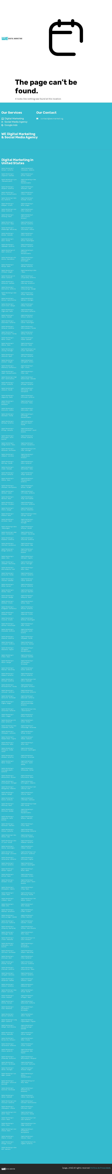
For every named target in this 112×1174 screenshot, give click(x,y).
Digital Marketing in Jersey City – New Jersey (8, 927)
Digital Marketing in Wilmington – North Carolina (7, 437)
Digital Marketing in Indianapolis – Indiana (8, 1107)
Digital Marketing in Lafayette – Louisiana (7, 455)
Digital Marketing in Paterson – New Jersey (8, 668)
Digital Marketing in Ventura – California (27, 316)
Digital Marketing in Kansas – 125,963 (27, 486)
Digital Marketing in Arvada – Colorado (7, 468)
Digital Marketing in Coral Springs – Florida (28, 514)
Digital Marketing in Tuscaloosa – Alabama (27, 169)
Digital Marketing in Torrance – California (27, 585)
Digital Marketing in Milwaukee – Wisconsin (8, 1057)
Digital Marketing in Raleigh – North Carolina (8, 1026)
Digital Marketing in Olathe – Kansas (7, 585)
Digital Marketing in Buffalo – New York (27, 916)
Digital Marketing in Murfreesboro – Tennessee (27, 662)
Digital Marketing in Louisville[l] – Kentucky (28, 1063)
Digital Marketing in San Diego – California (28, 1124)
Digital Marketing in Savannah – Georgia (7, 596)
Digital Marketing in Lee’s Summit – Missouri (27, 216)
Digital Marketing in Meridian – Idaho (7, 492)
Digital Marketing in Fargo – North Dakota (27, 497)
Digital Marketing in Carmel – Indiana (27, 174)
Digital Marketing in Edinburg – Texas (7, 215)
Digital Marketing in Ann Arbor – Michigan (28, 449)
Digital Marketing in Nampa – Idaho (7, 265)
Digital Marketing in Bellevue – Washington (28, 619)
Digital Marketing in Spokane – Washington (28, 864)
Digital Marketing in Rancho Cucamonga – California (27, 703)
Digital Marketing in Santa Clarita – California (8, 858)
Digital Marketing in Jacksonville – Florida (27, 1113)
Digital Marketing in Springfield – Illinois (27, 361)
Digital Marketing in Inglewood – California (7, 245)
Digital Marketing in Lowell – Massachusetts (8, 372)
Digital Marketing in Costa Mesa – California (8, 321)
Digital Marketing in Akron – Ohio (27, 743)
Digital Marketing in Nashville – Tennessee (8, 1089)
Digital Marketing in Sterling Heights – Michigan (27, 521)
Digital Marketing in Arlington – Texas (27, 996)
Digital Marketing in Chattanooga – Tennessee (28, 726)
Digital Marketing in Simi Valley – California (28, 492)
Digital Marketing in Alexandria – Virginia (7, 648)
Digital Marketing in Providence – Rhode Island (7, 749)
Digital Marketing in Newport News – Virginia (8, 738)
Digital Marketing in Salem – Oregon (7, 715)
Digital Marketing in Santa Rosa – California (8, 709)
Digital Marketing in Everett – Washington (27, 321)
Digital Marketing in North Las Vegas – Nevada (9, 916)
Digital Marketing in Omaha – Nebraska (7, 1033)
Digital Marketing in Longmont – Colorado (7, 174)
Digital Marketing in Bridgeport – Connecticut (9, 607)
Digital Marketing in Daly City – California (8, 199)
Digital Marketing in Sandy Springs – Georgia (28, 288)
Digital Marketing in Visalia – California (27, 579)
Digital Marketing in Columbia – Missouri (7, 503)
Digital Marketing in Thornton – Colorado (7, 579)
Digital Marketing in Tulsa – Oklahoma (7, 1007)
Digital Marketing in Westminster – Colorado (28, 378)
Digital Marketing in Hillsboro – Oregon (7, 271)
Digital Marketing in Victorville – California (27, 538)
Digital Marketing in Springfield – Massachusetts (27, 649)
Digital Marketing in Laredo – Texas (7, 893)
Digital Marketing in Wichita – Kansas (7, 1002)
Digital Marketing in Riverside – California (7, 968)
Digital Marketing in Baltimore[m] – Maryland (28, 1057)
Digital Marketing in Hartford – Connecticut (28, 444)
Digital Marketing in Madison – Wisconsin (8, 910)
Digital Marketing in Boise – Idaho (27, 869)
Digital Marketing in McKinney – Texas (7, 804)
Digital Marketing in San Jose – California (28, 1118)
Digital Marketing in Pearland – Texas (7, 497)
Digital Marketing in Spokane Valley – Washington (27, 259)
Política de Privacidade (100, 1168)
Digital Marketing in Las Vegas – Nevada (8, 1074)
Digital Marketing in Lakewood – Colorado (27, 656)
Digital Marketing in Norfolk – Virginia (7, 869)
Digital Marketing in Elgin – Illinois (27, 366)
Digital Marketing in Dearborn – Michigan (27, 299)
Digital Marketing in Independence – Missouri (27, 456)
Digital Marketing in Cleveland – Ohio (27, 985)
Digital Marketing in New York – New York (8, 1148)
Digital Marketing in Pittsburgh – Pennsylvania (27, 945)
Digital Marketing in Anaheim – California (7, 985)
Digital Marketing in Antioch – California (7, 383)
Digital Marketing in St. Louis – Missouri (28, 938)
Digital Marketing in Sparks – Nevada (7, 316)
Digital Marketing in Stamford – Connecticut (8, 544)
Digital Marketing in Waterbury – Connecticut (8, 366)
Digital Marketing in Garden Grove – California (28, 691)
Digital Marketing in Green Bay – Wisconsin (28, 282)
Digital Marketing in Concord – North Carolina (8, 299)
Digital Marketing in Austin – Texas (7, 1118)
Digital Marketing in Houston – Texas (27, 1137)
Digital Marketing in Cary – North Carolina (28, 709)
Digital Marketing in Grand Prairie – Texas (27, 776)
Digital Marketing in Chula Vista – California (8, 921)
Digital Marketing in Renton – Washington (27, 239)
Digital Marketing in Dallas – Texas (7, 1124)
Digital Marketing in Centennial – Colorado (7, 282)
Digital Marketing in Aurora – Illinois (27, 721)
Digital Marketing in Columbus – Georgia (7, 810)
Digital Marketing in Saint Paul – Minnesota (8, 951)
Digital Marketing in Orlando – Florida (7, 962)
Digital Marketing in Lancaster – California (7, 691)
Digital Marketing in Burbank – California (27, 245)
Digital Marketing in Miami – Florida (27, 1015)
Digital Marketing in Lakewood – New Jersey (8, 562)
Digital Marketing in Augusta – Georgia (7, 793)
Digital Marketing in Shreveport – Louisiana (8, 732)
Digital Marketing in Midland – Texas (7, 514)
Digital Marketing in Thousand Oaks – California (27, 480)
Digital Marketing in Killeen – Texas (7, 656)
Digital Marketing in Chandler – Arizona (27, 921)
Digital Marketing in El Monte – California (8, 276)
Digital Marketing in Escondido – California (8, 630)
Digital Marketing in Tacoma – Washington (8, 847)
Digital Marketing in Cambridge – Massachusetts (27, 415)
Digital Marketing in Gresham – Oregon (7, 361)
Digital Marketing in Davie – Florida (7, 239)
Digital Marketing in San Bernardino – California (28, 852)
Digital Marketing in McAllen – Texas (7, 591)
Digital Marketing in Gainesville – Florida (7, 574)
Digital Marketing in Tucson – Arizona (27, 1044)
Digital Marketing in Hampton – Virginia (27, 557)
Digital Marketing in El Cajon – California (8, 251)
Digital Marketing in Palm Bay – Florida (7, 462)
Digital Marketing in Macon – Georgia (7, 661)
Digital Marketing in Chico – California (27, 210)
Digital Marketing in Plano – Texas (27, 933)
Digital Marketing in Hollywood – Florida (27, 637)
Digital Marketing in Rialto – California (27, 234)
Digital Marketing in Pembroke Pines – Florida (9, 685)
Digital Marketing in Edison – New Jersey (27, 293)
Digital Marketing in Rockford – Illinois (7, 602)
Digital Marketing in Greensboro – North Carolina (7, 945)
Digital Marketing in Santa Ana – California (27, 962)
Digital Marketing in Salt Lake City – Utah (28, 787)
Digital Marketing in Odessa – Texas (7, 344)
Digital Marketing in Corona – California (27, 668)
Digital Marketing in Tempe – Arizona (27, 732)
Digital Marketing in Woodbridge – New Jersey (9, 228)
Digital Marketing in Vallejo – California (27, 473)
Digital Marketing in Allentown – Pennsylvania (9, 486)
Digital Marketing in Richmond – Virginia (27, 858)
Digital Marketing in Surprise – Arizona (7, 619)
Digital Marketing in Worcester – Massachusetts (27, 811)
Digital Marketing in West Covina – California (8, 288)
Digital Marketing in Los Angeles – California (28, 1142)
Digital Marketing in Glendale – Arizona (7, 881)
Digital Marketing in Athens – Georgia (7, 509)
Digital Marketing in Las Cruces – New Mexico (28, 349)
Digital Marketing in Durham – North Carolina (28, 927)
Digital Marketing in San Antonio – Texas (8, 1130)
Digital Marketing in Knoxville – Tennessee (27, 756)
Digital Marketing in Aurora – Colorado (7, 996)
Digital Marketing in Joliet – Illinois (27, 624)
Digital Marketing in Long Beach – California (9, 1020)
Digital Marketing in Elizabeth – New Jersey (28, 533)
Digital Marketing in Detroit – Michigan (7, 1068)
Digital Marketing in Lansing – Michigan (7, 349)
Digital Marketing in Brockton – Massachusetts (27, 251)
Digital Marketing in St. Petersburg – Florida (28, 893)
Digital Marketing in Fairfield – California (27, 436)
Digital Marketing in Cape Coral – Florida (28, 804)
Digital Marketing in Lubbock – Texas (7, 899)
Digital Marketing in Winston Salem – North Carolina (28, 881)
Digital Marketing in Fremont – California (7, 864)
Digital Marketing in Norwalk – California (7, 169)
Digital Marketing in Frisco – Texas (27, 824)
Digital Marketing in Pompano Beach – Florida (9, 333)
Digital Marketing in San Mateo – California (8, 210)
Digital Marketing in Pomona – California (27, 607)
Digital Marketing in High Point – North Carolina (9, 378)
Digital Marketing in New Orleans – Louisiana (8, 991)
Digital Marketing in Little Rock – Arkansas (28, 799)
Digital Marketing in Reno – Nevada (27, 905)
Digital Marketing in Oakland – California (7, 1015)
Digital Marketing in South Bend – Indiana (27, 228)
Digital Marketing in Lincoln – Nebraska (7, 938)
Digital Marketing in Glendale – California (7, 756)
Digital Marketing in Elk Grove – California (8, 721)
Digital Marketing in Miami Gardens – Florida (28, 327)
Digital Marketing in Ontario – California (27, 715)
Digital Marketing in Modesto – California (27, 841)
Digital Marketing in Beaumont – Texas (27, 344)
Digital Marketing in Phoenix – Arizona (7, 1137)
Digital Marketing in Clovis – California (27, 462)
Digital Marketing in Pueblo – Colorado (27, 338)
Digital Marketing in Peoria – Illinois (7, 338)
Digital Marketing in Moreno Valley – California (28, 830)
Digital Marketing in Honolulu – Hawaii (27, 979)
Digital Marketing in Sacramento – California (8, 1044)
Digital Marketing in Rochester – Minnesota (8, 449)
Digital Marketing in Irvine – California (27, 957)
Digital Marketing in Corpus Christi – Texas (27, 968)
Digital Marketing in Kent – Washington (9, 527)
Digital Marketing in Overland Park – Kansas (8, 776)
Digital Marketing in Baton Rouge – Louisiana (8, 852)
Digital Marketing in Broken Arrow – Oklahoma (7, 402)
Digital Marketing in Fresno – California (7, 1050)
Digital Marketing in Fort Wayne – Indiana (28, 899)
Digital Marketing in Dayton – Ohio (7, 557)
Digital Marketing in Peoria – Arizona (7, 762)
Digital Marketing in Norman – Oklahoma (27, 509)
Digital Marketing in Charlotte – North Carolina (28, 1101)
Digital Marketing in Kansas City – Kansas (27, 643)
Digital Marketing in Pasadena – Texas (7, 613)
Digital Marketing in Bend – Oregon (27, 204)
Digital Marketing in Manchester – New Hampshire (27, 389)
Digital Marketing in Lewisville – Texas (7, 355)
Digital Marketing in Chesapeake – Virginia (7, 888)
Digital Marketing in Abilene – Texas (7, 479)
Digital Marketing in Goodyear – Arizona (7, 204)
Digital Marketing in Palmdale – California (7, 680)
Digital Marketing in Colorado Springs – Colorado (27, 1027)
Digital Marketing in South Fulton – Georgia (8, 305)
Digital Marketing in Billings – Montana (7, 429)
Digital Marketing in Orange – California (7, 550)
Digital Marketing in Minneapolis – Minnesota (27, 1008)
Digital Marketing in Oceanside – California (27, 697)
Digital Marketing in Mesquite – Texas (27, 596)
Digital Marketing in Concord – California (7, 473)
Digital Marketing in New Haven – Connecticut (8, 533)
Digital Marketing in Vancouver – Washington (28, 749)
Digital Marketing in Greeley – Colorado (27, 305)
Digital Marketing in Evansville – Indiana (7, 409)
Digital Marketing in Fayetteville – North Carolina (7, 818)
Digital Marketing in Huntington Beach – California (7, 770)
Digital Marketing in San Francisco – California (8, 1101)
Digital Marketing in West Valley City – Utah (8, 568)
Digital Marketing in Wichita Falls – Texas (7, 223)
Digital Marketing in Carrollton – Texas (7, 520)
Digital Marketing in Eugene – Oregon (7, 702)
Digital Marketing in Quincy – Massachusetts (9, 193)
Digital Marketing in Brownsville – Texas (7, 743)
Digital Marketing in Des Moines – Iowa (8, 836)
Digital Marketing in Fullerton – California (27, 574)
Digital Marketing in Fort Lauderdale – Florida (8, 726)
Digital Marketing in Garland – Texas (7, 875)
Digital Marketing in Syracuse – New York (27, 591)
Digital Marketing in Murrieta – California (27, 355)
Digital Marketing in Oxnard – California (7, 799)
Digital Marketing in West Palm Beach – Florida (27, 423)
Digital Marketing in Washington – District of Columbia (8, 1082)
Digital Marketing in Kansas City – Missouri (8, 1039)
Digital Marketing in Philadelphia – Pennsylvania (27, 1130)
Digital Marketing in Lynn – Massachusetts (9, 180)
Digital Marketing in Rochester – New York (7, 824)
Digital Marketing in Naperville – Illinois (27, 613)
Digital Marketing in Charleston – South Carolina (27, 631)
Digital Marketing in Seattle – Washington (27, 1096)
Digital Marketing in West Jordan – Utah (27, 409)
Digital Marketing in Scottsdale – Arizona (27, 875)
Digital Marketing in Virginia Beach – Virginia (28, 1020)
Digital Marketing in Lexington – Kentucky (7, 974)
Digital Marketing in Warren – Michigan (27, 562)
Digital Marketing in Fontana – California (7, 830)
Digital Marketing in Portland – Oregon (27, 1068)
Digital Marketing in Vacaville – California (27, 223)
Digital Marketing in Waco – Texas (27, 568)
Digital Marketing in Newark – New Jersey (27, 951)
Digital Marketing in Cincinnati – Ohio (7, 957)
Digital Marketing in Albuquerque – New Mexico (27, 1051)
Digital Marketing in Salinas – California (27, 674)
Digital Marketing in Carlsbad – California (27, 383)
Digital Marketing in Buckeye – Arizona (27, 199)
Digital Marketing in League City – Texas (7, 396)
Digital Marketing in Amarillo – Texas (27, 793)
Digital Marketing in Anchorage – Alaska (7, 933)
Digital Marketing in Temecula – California (7, 327)
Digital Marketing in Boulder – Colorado (7, 234)
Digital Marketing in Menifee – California (27, 265)
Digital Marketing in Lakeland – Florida (7, 389)
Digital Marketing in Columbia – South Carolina (27, 550)
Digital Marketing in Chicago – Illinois (7, 1142)
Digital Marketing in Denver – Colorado (7, 1096)
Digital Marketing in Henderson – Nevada (7, 979)
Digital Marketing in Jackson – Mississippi (8, 624)
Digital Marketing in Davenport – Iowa (27, 187)
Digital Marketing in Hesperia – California (7, 187)
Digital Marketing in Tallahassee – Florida (27, 769)
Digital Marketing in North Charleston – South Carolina (28, 430)
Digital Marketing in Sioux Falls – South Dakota (27, 762)
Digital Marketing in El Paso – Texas (28, 1081)
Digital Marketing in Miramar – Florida (27, 527)
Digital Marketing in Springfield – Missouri (28, 685)
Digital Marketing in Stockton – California (27, 974)
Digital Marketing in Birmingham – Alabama (28, 782)
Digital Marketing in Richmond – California (27, 396)
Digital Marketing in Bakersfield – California (28, 1002)
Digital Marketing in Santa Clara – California (28, 503)
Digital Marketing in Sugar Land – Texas (7, 310)
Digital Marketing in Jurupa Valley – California (28, 276)
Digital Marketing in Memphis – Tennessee (8, 1063)
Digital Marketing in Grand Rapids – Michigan (9, 782)
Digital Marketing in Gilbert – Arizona (27, 910)
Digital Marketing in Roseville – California (7, 637)
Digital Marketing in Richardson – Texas (27, 402)
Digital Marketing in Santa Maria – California (28, 310)
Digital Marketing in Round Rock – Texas (27, 468)
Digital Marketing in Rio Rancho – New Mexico (8, 258)
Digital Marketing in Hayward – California (7, 674)
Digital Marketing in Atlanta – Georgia (27, 1033)
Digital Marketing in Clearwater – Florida (7, 415)
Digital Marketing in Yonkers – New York (27, 817)
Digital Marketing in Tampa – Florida (27, 991)
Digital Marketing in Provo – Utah (27, 372)
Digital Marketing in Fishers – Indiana (27, 193)
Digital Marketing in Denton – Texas (27, 602)
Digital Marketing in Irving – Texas (27, 888)
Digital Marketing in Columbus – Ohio (27, 1107)
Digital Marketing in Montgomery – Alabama (8, 787)
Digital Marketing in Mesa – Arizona (27, 1039)
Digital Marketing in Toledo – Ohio (7, 905)
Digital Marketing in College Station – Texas (8, 444)
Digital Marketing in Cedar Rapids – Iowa (27, 544)
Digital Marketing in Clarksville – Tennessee (8, 697)
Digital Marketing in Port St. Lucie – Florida (8, 841)
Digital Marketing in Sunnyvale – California (8, 643)
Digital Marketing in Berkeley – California (7, 422)
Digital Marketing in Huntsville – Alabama (27, 836)
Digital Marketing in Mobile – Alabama (27, 738)
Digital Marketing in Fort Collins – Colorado (28, 680)
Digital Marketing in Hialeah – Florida (27, 847)
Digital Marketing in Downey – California (27, 333)
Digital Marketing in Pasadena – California (7, 538)
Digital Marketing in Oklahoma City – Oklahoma (27, 1089)
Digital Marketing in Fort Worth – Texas (8, 1113)
